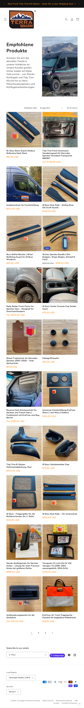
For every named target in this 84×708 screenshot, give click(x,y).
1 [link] (31, 633)
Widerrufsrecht (48, 700)
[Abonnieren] (45, 655)
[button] (5, 19)
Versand (56, 703)
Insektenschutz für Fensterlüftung (22, 205)
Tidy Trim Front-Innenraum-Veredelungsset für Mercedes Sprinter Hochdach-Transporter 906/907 (57, 155)
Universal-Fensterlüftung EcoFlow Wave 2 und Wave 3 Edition (58, 411)
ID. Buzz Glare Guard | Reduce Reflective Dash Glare (20, 152)
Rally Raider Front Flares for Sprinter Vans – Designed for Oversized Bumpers (20, 309)
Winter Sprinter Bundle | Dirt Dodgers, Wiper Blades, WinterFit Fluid (58, 257)
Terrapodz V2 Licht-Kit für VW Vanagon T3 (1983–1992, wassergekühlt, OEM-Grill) (57, 566)
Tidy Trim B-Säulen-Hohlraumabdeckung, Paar (19, 465)
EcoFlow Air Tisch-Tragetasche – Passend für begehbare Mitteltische (59, 616)
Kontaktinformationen (70, 703)
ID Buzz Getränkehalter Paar (55, 464)
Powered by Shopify (33, 700)
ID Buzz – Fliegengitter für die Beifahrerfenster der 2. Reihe (20, 515)
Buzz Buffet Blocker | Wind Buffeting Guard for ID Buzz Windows (19, 257)
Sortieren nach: (30, 108)
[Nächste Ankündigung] (79, 4)
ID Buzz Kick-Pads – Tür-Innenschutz (59, 514)
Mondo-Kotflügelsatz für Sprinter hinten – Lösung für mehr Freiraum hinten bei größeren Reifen (22, 566)
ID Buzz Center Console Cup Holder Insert (59, 307)
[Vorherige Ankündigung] (4, 4)
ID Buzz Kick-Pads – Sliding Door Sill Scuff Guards (58, 206)
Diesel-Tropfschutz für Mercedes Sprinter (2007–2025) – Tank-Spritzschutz (21, 361)
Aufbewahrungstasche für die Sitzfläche (20, 616)
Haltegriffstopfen (50, 358)
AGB (76, 700)
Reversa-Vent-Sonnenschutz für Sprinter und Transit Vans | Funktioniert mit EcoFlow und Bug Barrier (22, 414)
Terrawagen (21, 700)
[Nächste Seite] (52, 633)
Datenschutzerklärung (64, 700)
